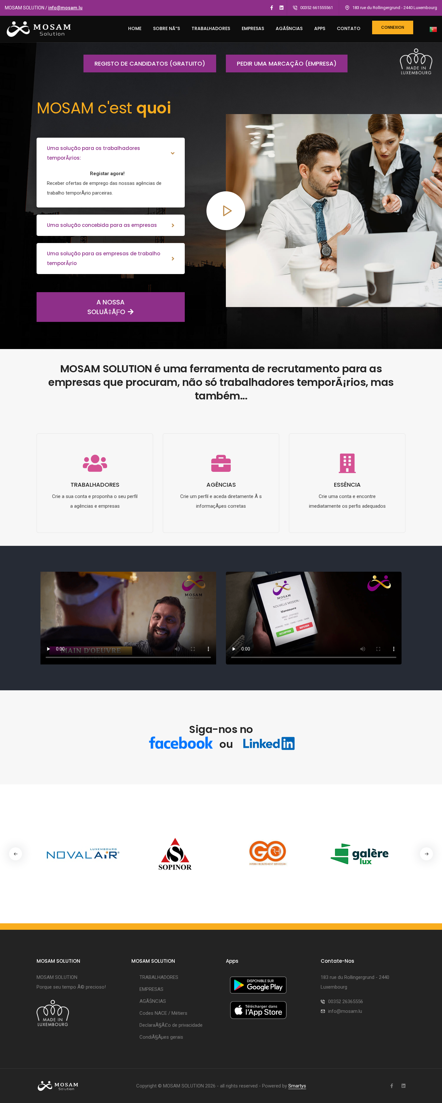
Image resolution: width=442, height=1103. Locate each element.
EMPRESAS (253, 28)
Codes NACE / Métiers (163, 1013)
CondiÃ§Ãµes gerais (161, 1037)
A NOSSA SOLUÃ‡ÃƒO (106, 307)
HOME (134, 28)
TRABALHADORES (211, 28)
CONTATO (348, 28)
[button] (426, 853)
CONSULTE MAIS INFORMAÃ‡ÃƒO (94, 528)
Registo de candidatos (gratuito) (149, 63)
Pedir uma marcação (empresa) (287, 63)
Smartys (297, 1086)
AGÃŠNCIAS (289, 28)
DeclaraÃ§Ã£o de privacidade (171, 1025)
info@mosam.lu (65, 7)
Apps (319, 28)
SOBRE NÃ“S (166, 28)
